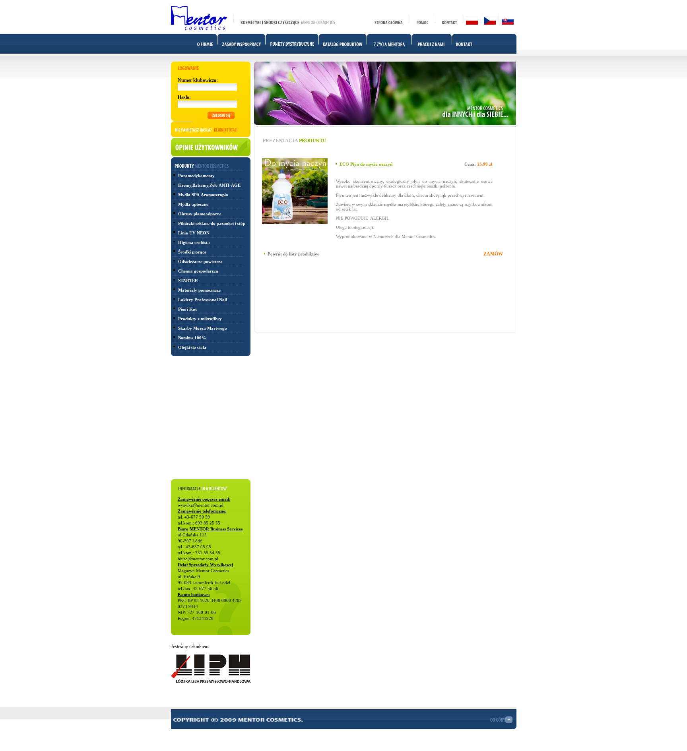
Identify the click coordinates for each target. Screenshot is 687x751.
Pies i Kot (187, 309)
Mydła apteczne (193, 204)
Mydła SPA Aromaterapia (203, 194)
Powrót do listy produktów (293, 254)
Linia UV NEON (194, 232)
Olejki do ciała (192, 347)
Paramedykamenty (196, 175)
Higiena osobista (194, 242)
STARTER (188, 280)
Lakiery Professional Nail (202, 299)
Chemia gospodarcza (198, 271)
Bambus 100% (192, 337)
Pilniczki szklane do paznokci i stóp (211, 223)
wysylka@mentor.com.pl (200, 505)
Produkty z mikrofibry (200, 318)
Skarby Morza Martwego (202, 328)
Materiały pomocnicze (199, 290)
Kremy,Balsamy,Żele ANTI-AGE (210, 185)
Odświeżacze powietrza (200, 261)
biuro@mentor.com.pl (198, 558)
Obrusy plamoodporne (199, 213)
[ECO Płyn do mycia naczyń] (295, 222)
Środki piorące (192, 252)
